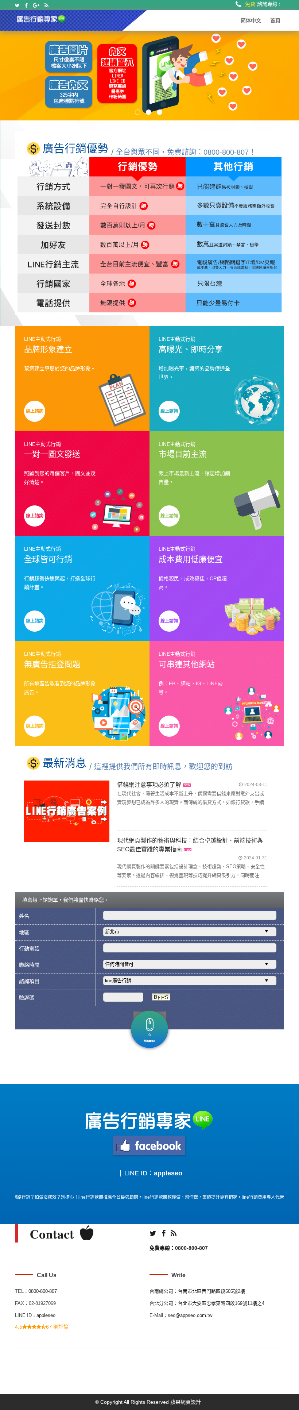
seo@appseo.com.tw (190, 1315)
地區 (24, 932)
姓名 (24, 916)
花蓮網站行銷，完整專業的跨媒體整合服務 (172, 840)
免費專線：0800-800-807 (179, 1248)
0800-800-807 (42, 1291)
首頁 (275, 20)
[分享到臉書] (26, 5)
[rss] (46, 5)
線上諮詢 (34, 411)
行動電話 (29, 948)
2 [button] (148, 112)
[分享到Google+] (36, 5)
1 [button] (137, 112)
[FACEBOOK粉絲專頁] (149, 1146)
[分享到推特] (17, 5)
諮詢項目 (29, 981)
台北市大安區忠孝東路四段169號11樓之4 (221, 1303)
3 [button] (159, 112)
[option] (149, 75)
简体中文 (251, 20)
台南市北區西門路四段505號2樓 (211, 1291)
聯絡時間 (29, 965)
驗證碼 (26, 998)
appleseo (168, 1173)
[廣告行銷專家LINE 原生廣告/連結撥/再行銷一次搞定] (41, 18)
